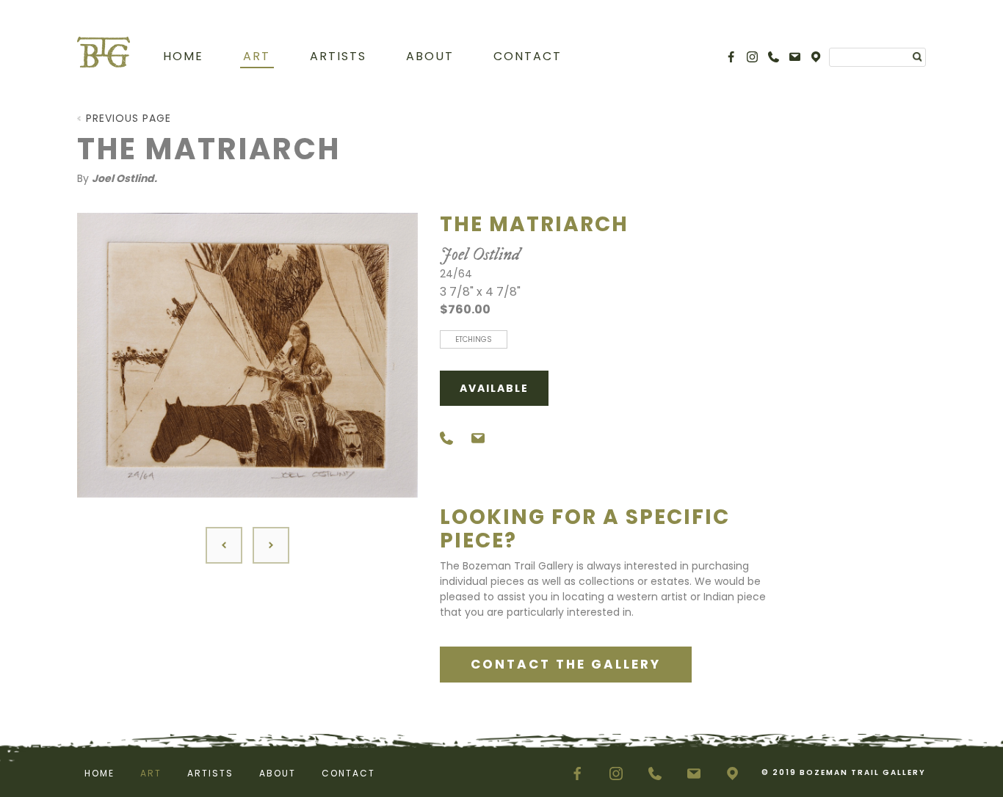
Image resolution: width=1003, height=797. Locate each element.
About (430, 56)
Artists (338, 56)
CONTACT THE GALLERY (566, 664)
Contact (527, 56)
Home (183, 56)
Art (256, 56)
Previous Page (128, 118)
